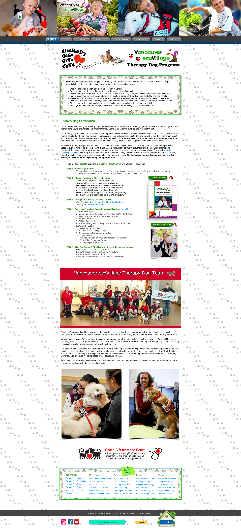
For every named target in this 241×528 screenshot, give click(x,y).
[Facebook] (70, 521)
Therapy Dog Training (74, 487)
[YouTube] (76, 521)
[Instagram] (63, 521)
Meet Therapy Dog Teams (100, 478)
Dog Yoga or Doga (143, 482)
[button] (141, 522)
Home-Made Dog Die (144, 491)
